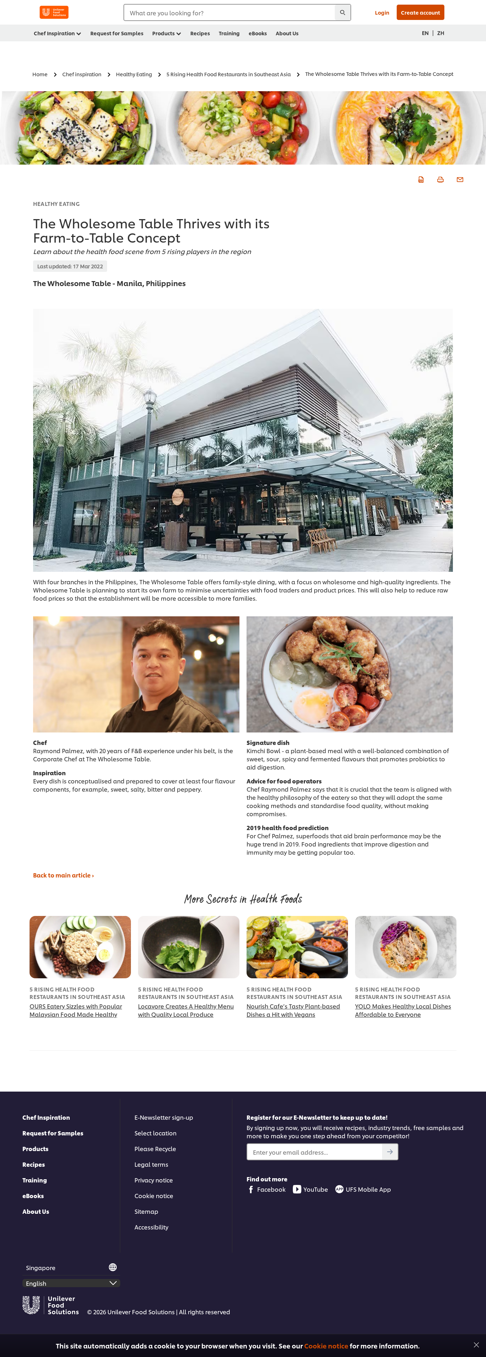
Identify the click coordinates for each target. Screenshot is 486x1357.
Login (382, 12)
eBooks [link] (258, 33)
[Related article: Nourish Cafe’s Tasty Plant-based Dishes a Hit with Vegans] (297, 947)
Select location (155, 1133)
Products (35, 1148)
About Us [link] (287, 33)
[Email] (459, 178)
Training (34, 1180)
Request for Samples (52, 1133)
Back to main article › (63, 875)
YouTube (315, 1189)
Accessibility (151, 1227)
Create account (420, 12)
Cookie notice (326, 1345)
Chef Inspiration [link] (54, 33)
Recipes (33, 1164)
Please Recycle (155, 1148)
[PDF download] (420, 178)
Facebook (271, 1189)
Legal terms (151, 1164)
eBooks (33, 1195)
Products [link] (163, 33)
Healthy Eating (56, 203)
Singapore (41, 1267)
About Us (35, 1211)
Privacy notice (153, 1180)
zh (440, 32)
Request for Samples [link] (116, 33)
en (425, 32)
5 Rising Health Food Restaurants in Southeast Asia (78, 992)
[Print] (439, 178)
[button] (476, 1344)
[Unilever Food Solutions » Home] (54, 12)
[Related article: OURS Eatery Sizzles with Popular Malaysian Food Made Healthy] (80, 947)
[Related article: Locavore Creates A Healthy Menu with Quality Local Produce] (188, 947)
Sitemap (146, 1211)
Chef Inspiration (46, 1117)
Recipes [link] (200, 33)
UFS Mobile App (368, 1189)
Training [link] (229, 33)
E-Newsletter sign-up (163, 1117)
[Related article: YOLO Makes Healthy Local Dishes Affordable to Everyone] (405, 947)
